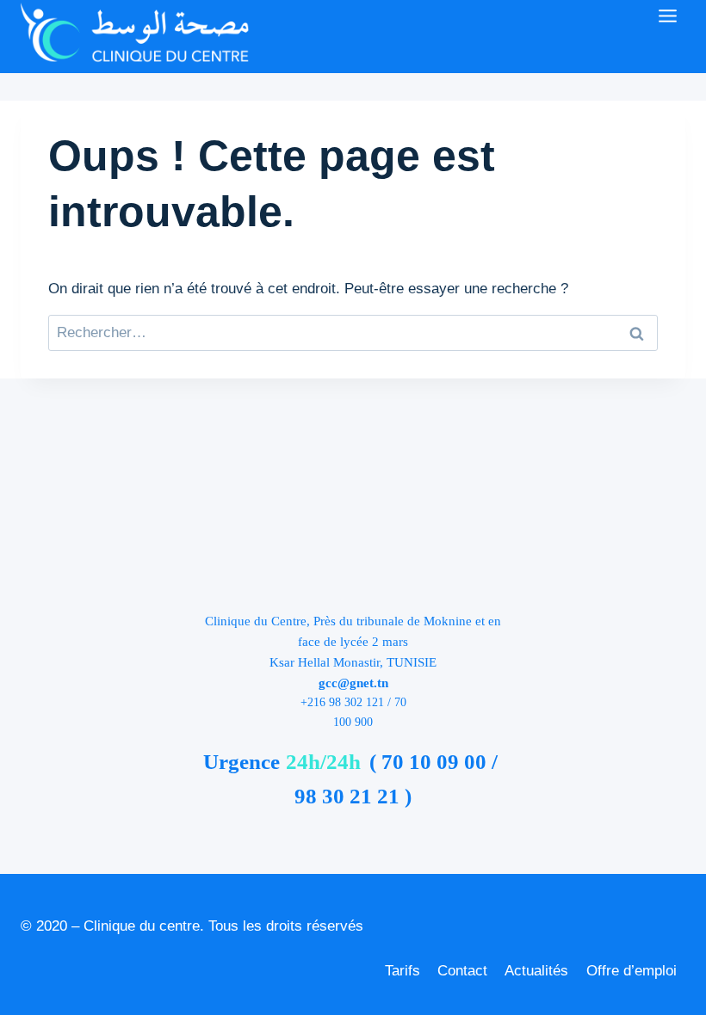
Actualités (536, 971)
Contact (462, 971)
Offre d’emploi (631, 971)
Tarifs (402, 971)
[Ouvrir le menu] (667, 15)
